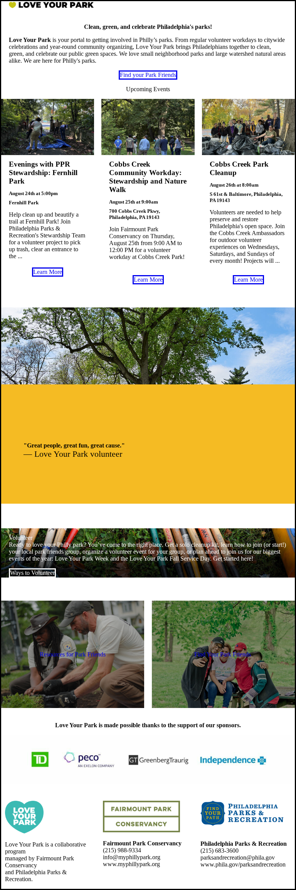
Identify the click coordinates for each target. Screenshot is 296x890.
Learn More (47, 272)
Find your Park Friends (148, 75)
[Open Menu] (281, 5)
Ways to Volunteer (32, 572)
